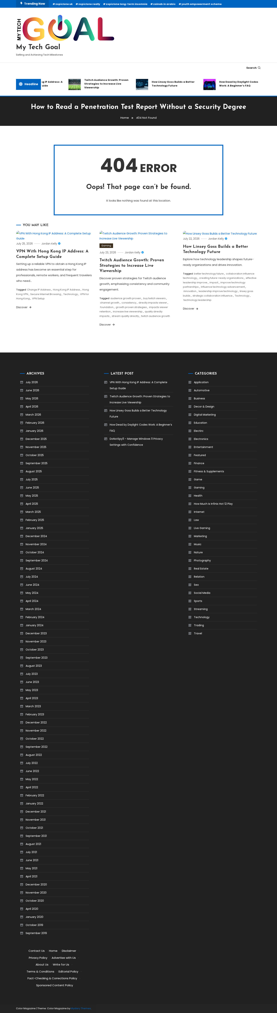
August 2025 (34, 471)
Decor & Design (204, 406)
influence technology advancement (223, 287)
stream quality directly (125, 316)
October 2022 (35, 739)
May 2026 (32, 398)
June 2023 (32, 682)
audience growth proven (125, 298)
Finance (199, 463)
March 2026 (33, 415)
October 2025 (35, 455)
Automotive (202, 390)
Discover (22, 307)
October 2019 (34, 925)
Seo (196, 585)
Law (196, 520)
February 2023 (35, 714)
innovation (190, 291)
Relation (199, 577)
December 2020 (36, 884)
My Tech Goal (38, 47)
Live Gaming (202, 528)
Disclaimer (69, 951)
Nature (198, 552)
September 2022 (36, 747)
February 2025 (35, 520)
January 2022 (34, 803)
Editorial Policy (68, 971)
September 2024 (37, 560)
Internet (199, 512)
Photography (202, 560)
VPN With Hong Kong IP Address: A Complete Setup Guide (138, 385)
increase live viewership (127, 311)
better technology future (209, 273)
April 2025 (32, 504)
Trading (199, 625)
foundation (106, 307)
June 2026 (32, 390)
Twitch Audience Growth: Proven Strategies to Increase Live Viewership (99, 83)
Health (198, 496)
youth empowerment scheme (201, 4)
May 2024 (32, 593)
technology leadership (197, 300)
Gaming (106, 245)
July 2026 (32, 382)
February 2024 (35, 617)
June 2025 (32, 487)
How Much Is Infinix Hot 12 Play (213, 504)
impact (214, 282)
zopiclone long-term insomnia (126, 4)
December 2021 (36, 811)
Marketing (200, 536)
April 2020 (32, 909)
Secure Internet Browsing (45, 294)
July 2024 (32, 577)
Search (251, 68)
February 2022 (35, 795)
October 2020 (35, 901)
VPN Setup (38, 298)
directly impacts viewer (152, 302)
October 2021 (34, 828)
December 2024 (36, 536)
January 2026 (34, 431)
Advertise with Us (64, 958)
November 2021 (36, 820)
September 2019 (36, 933)
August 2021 (33, 844)
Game (198, 479)
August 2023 (34, 666)
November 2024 (36, 544)
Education (200, 423)
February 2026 (35, 423)
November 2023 (36, 641)
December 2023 (36, 633)
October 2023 (35, 649)
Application (201, 382)
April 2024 (32, 601)
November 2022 (36, 730)
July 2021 (31, 852)
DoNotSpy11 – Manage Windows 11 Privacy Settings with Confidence (136, 442)
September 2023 (36, 658)
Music (197, 544)
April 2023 (32, 698)
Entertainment (203, 447)
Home (53, 951)
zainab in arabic (164, 4)
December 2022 (36, 722)
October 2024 (35, 552)
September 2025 (36, 463)
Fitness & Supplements (209, 471)
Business (199, 398)
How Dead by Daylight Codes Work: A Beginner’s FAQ (231, 83)
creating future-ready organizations (221, 278)
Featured (200, 455)
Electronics (201, 439)
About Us (42, 964)
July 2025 (32, 479)
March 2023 (33, 706)
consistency (129, 302)
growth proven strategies (131, 307)
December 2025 (36, 439)
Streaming (201, 609)
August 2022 (34, 755)
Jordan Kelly (49, 243)
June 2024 (32, 585)
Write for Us (61, 964)
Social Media (202, 593)
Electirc (199, 431)
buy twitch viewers (154, 298)
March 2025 (33, 512)
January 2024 (35, 625)
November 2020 (36, 892)
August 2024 (34, 568)
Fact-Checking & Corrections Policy (52, 978)
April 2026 (32, 406)
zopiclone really (89, 4)
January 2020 (34, 917)
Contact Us (36, 951)
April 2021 (31, 876)
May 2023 (32, 690)
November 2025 (36, 447)
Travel (198, 633)
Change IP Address (39, 289)
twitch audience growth (155, 316)
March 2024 (33, 609)
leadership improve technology (218, 291)
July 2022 (32, 763)
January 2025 (34, 528)
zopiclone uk (64, 4)
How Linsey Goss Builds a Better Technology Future (165, 83)
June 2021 (32, 860)
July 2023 (32, 674)
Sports (198, 601)
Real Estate (201, 568)
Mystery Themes (81, 1008)
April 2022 (32, 787)
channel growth (109, 302)
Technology (70, 294)
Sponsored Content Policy (54, 985)
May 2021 (31, 868)
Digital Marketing (205, 415)
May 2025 (32, 496)
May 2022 (32, 779)
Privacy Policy (38, 958)
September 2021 (36, 836)
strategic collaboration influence (213, 295)
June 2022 (32, 771)
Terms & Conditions (40, 971)
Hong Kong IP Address (66, 289)
